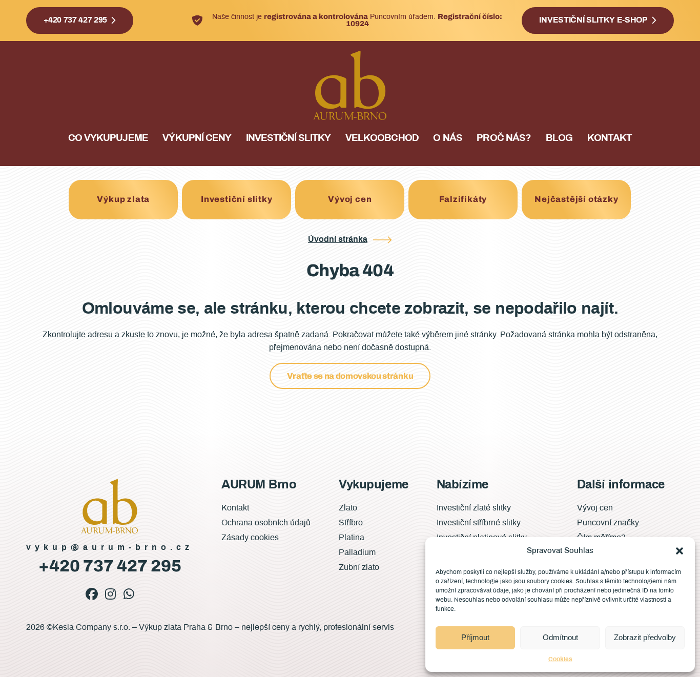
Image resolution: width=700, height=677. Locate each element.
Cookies (560, 659)
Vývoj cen (350, 199)
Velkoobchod (381, 138)
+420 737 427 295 (75, 20)
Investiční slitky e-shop (593, 20)
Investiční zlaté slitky (474, 508)
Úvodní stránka (337, 239)
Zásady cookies (250, 538)
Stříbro (351, 523)
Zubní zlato (359, 567)
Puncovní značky (608, 523)
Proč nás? (503, 138)
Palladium (357, 552)
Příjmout (475, 637)
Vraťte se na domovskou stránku (350, 376)
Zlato (348, 508)
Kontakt (609, 138)
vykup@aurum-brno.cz (109, 547)
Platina (351, 538)
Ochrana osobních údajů (266, 523)
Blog (559, 138)
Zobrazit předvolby (645, 637)
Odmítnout (560, 637)
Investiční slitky (288, 138)
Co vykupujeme (108, 138)
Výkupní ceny (196, 138)
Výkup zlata (123, 199)
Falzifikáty (463, 199)
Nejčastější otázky (576, 199)
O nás (447, 138)
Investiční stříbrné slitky (479, 523)
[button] (679, 551)
